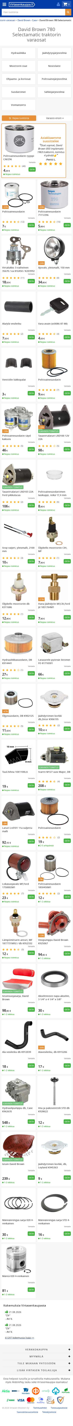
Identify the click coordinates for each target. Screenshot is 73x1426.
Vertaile (32, 162)
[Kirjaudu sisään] (57, 4)
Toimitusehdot (40, 1407)
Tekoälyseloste (49, 1412)
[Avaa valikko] (3, 4)
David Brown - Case (27, 20)
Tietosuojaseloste (59, 1407)
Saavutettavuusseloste (27, 1412)
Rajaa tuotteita (20, 118)
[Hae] (68, 12)
